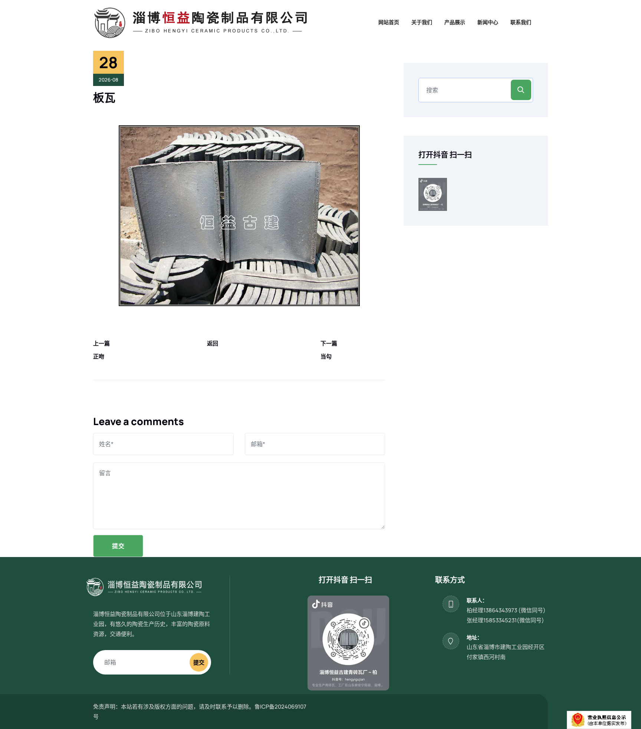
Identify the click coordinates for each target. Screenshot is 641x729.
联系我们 (520, 22)
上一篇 (101, 343)
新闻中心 (487, 22)
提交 (118, 546)
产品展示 (454, 22)
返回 (212, 343)
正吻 (98, 356)
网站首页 (388, 22)
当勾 (326, 356)
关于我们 (421, 22)
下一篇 (328, 343)
